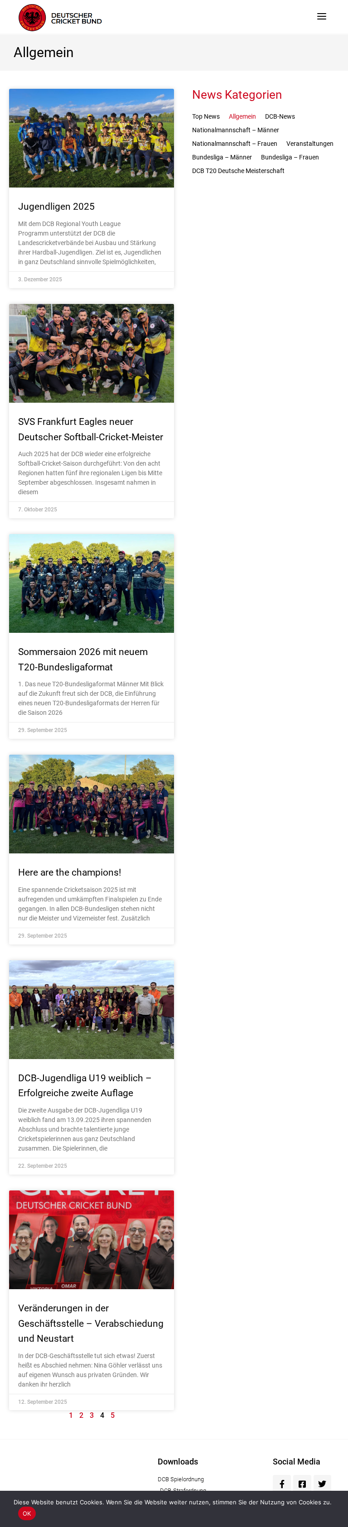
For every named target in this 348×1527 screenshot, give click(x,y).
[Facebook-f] (282, 1484)
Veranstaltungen (310, 143)
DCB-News (280, 116)
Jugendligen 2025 (56, 206)
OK (27, 1513)
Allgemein (242, 116)
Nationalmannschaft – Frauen (234, 143)
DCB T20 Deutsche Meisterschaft (238, 170)
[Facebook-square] (302, 1484)
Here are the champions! (69, 872)
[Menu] (322, 16)
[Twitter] (323, 1484)
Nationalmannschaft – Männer (235, 130)
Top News (206, 116)
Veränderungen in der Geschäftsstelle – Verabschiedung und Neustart (91, 1323)
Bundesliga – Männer (222, 157)
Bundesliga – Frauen (290, 157)
